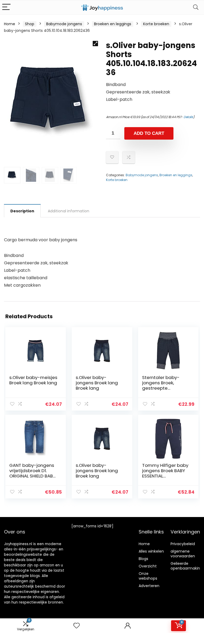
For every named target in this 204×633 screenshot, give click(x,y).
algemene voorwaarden (183, 554)
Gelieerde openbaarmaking (186, 566)
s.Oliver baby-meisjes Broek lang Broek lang (33, 380)
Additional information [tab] (68, 211)
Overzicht (148, 566)
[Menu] (6, 7)
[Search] (195, 7)
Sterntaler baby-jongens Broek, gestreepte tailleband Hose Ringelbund (161, 388)
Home (9, 24)
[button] (95, 43)
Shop (29, 24)
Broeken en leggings (112, 24)
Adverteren (149, 585)
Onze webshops (148, 576)
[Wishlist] (76, 625)
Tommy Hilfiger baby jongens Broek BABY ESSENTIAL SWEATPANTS (165, 473)
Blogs (143, 558)
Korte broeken (156, 24)
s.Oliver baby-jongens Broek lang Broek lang (97, 382)
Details (188, 117)
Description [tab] (22, 211)
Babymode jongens (64, 24)
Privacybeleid (183, 543)
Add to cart (149, 133)
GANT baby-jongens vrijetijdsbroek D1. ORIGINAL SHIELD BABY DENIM (32, 473)
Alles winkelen (151, 551)
